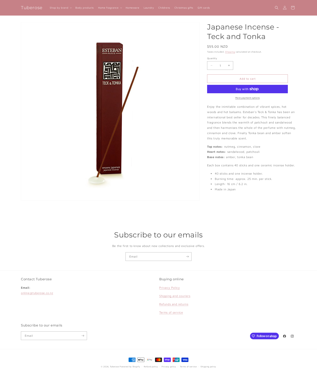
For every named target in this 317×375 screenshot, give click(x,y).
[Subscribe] (187, 256)
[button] (60, 8)
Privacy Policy (169, 287)
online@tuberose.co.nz (37, 293)
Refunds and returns (173, 304)
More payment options (247, 97)
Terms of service (171, 312)
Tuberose (114, 366)
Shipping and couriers (174, 296)
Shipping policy (208, 366)
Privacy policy (169, 366)
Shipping (230, 51)
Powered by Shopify (130, 366)
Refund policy (151, 366)
